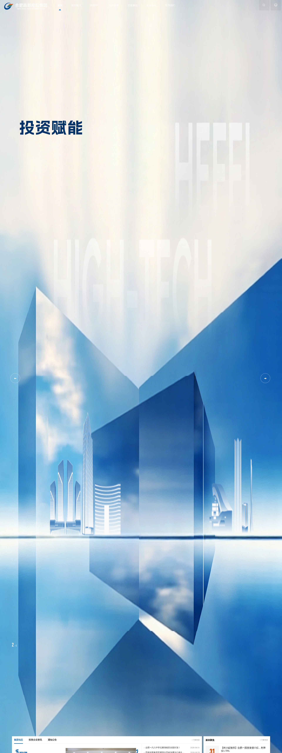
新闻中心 (95, 5)
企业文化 (151, 5)
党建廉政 (133, 5)
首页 (59, 5)
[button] (265, 378)
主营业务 (114, 5)
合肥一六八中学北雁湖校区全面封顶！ (162, 747)
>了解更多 (196, 739)
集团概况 (76, 5)
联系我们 (170, 5)
